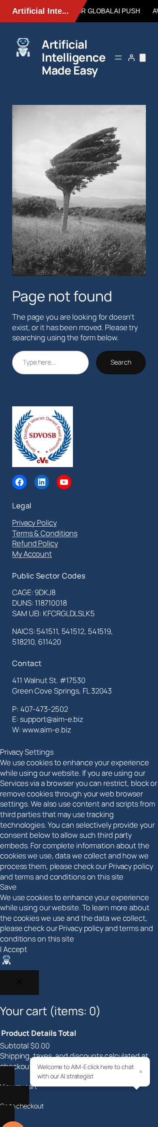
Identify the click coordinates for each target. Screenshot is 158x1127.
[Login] (131, 57)
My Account (32, 554)
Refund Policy (35, 543)
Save (8, 887)
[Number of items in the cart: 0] (142, 57)
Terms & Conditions (44, 533)
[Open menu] (118, 57)
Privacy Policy (34, 522)
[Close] (19, 982)
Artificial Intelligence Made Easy (73, 57)
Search (121, 362)
